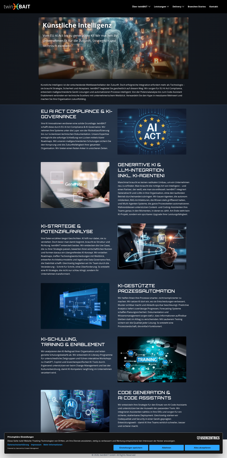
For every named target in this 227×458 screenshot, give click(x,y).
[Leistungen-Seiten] (168, 7)
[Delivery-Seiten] (183, 7)
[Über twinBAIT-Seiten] (149, 7)
